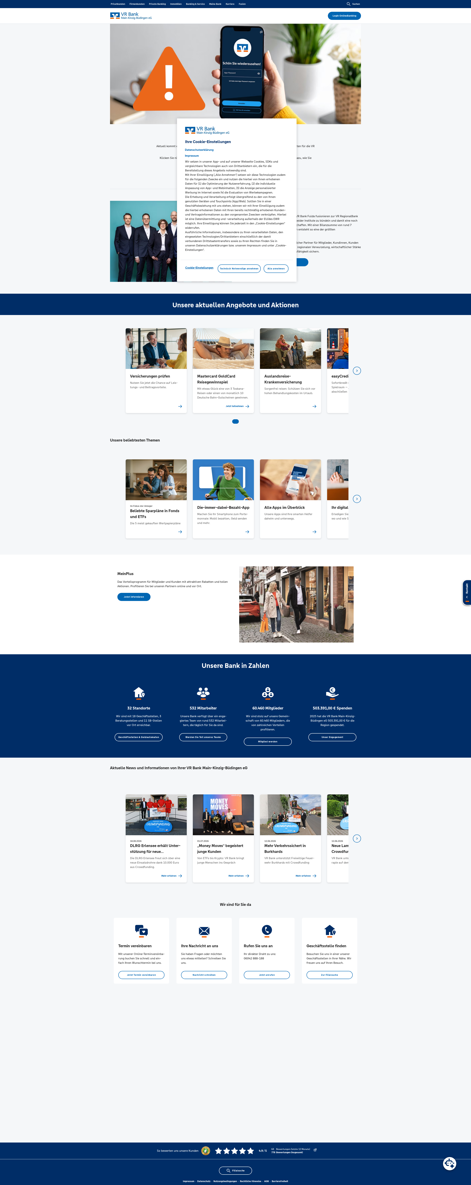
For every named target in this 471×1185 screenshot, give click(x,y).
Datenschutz (203, 1181)
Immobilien (176, 4)
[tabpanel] (156, 370)
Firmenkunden (137, 4)
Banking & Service (195, 4)
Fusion (242, 4)
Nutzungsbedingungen (225, 1181)
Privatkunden (118, 4)
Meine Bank (215, 4)
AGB (266, 1181)
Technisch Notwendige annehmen (239, 268)
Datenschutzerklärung (199, 150)
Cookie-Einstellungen (199, 267)
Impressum (188, 1181)
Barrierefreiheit (280, 1181)
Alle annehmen (276, 268)
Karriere (230, 4)
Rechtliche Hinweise (250, 1181)
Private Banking (157, 4)
